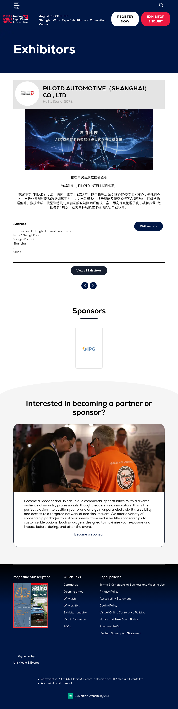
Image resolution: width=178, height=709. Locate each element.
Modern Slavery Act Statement (120, 633)
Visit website (148, 226)
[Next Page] (93, 285)
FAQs (67, 626)
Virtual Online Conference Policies (122, 612)
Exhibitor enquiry (75, 612)
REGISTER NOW (125, 19)
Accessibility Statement (115, 598)
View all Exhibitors (89, 270)
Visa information (75, 619)
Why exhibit (71, 605)
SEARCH (161, 5)
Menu (16, 8)
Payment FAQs (110, 626)
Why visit (70, 598)
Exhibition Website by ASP (92, 696)
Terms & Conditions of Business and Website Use (132, 584)
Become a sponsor (89, 534)
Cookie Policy (108, 605)
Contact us (71, 584)
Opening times (73, 591)
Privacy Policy (109, 591)
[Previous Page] (84, 285)
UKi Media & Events (26, 662)
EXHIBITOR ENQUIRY (155, 19)
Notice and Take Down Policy (119, 619)
